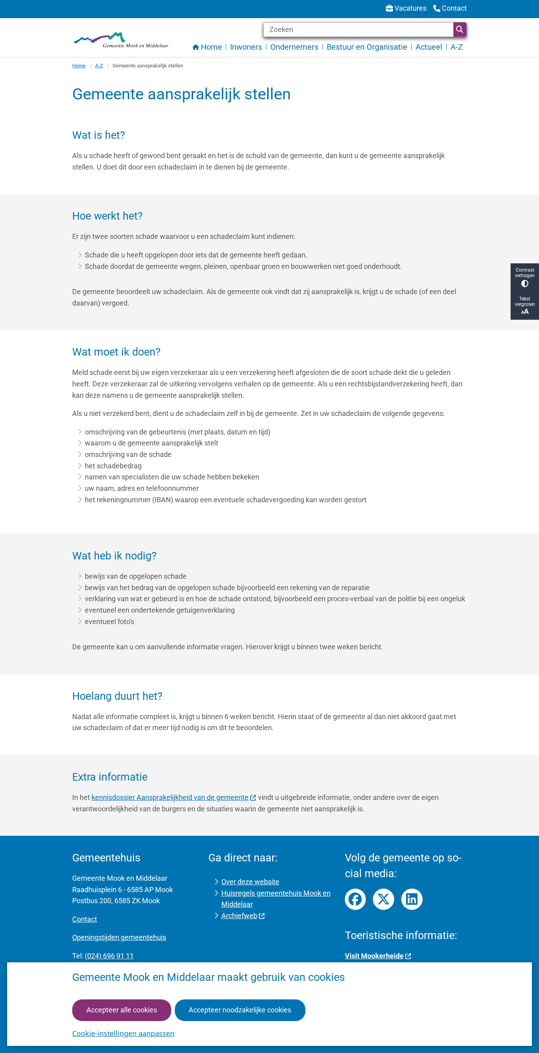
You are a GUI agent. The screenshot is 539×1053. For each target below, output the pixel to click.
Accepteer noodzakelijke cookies (240, 1010)
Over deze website (250, 882)
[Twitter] (383, 899)
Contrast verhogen (525, 272)
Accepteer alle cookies (121, 1010)
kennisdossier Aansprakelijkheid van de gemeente (170, 797)
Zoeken (459, 29)
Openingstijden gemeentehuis (119, 937)
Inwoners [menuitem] (246, 47)
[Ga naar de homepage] (120, 39)
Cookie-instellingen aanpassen (123, 1033)
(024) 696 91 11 (109, 956)
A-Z (99, 66)
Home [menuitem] (211, 47)
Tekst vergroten (525, 301)
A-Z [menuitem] (457, 47)
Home (79, 66)
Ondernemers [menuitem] (294, 47)
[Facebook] (355, 899)
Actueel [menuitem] (428, 47)
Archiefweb (239, 915)
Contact (84, 919)
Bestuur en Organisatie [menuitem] (367, 47)
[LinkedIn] (412, 899)
